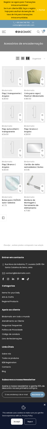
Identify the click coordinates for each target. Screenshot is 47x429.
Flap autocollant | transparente (10, 130)
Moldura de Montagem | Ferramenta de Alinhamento (31, 204)
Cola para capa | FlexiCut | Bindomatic (34, 94)
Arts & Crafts (8, 297)
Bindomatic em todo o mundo (16, 316)
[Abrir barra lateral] (3, 218)
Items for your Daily (11, 292)
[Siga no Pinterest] (18, 279)
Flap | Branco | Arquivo (9, 165)
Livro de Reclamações (12, 338)
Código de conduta (11, 334)
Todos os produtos (10, 358)
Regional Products (10, 301)
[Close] (44, 404)
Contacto (6, 367)
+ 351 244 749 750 (22, 22)
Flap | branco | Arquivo (31, 130)
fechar (41, 10)
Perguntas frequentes (12, 325)
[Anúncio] (19, 10)
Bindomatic (7, 90)
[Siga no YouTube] (23, 279)
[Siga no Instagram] (8, 279)
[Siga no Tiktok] (28, 279)
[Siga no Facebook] (3, 279)
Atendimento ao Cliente (13, 321)
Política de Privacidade (12, 329)
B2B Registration (9, 362)
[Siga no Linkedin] (13, 279)
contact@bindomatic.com (23, 25)
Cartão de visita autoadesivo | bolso (33, 165)
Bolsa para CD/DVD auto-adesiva (11, 201)
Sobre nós (6, 353)
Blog (4, 371)
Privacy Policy (27, 415)
